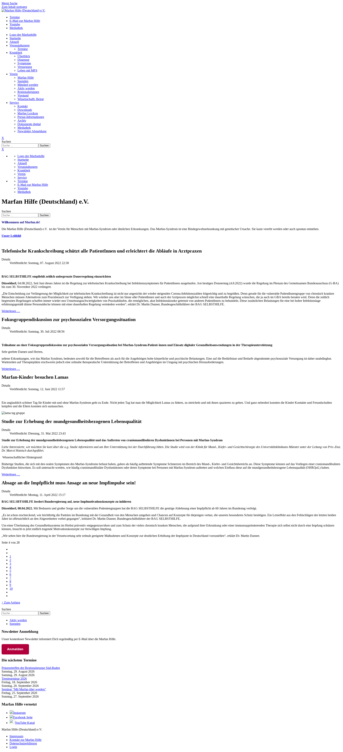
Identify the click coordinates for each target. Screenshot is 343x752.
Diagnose (23, 59)
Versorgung (24, 67)
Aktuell (14, 42)
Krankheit (16, 52)
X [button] (3, 149)
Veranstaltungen (20, 45)
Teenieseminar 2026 (14, 678)
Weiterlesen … (11, 311)
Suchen (6, 141)
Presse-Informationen (30, 117)
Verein (14, 74)
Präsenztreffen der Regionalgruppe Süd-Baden (31, 668)
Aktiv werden (26, 88)
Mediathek (24, 127)
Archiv (21, 120)
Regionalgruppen (28, 92)
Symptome (24, 63)
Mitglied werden (27, 84)
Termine (22, 49)
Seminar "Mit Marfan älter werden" (24, 689)
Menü (6, 3)
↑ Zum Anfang (11, 602)
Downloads (24, 109)
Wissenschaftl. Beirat (30, 99)
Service (14, 102)
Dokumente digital (29, 124)
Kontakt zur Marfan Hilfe (25, 739)
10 (11, 588)
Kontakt (22, 106)
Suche (13, 3)
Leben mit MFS (27, 70)
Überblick (23, 56)
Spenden (22, 81)
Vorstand (23, 95)
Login (13, 747)
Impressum (16, 736)
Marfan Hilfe (25, 77)
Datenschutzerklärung (23, 743)
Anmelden (15, 649)
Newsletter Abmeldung (31, 131)
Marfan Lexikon (27, 113)
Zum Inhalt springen (14, 7)
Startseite (15, 38)
